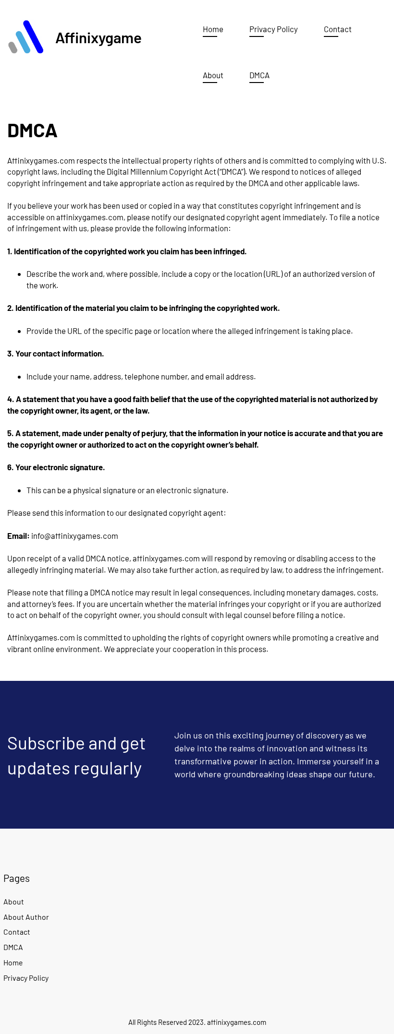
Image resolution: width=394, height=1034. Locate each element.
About (13, 901)
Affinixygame (98, 37)
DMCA (13, 946)
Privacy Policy (26, 977)
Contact (16, 931)
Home (13, 962)
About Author (26, 916)
